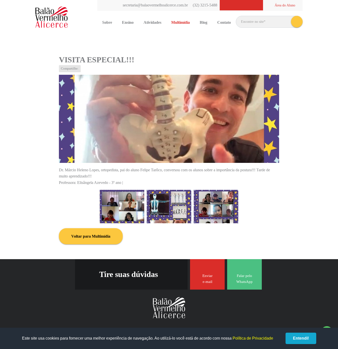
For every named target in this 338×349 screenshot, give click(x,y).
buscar (297, 21)
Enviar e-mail (207, 279)
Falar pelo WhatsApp (244, 279)
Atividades (152, 22)
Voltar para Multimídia (90, 236)
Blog (203, 22)
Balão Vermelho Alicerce (51, 17)
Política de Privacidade (253, 338)
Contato (224, 22)
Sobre (107, 22)
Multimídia (180, 22)
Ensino (128, 22)
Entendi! (301, 338)
